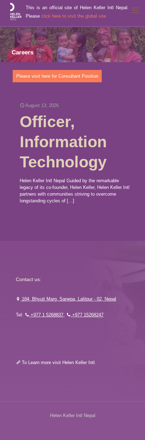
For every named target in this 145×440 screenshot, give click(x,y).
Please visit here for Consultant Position (57, 76)
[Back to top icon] (130, 425)
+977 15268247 (87, 314)
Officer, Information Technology (63, 142)
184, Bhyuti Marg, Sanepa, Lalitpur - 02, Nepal (68, 299)
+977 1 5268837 (46, 314)
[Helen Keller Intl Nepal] (15, 13)
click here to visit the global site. (74, 16)
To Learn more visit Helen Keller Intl (57, 362)
